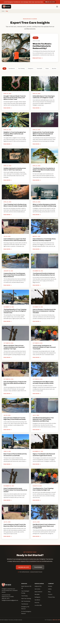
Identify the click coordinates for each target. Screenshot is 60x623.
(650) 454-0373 (5, 598)
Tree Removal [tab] (11, 68)
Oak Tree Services (25, 601)
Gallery (50, 589)
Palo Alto (37, 602)
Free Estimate (38, 567)
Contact (50, 594)
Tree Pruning (24, 595)
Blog (49, 591)
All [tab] (4, 68)
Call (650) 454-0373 (23, 567)
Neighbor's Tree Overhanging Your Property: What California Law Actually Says (15, 133)
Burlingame (37, 597)
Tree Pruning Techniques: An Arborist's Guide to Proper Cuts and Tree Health (44, 347)
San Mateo (37, 599)
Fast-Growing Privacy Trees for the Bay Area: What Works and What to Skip (15, 383)
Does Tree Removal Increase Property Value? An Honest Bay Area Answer (15, 490)
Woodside (37, 594)
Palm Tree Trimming (26, 598)
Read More (8, 107)
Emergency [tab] (30, 68)
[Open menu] (57, 6)
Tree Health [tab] (39, 68)
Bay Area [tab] (54, 68)
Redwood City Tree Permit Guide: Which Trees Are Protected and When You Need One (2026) (43, 133)
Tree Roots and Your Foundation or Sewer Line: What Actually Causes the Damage (44, 170)
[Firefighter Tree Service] (6, 7)
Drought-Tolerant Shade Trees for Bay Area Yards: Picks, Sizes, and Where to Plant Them (15, 97)
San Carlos (37, 589)
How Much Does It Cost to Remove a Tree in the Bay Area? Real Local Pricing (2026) (44, 526)
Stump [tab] (47, 68)
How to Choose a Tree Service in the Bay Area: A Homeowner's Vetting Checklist (44, 311)
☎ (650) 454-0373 (50, 1)
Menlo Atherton (38, 591)
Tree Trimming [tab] (21, 68)
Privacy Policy (51, 597)
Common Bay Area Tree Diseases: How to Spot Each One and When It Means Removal (14, 275)
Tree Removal (24, 604)
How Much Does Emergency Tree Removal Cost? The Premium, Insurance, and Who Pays (43, 419)
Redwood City (38, 586)
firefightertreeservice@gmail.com (10, 600)
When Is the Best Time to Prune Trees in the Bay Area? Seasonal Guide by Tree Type (14, 347)
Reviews (50, 586)
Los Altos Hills (38, 605)
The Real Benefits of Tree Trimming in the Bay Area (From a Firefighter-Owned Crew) (15, 311)
